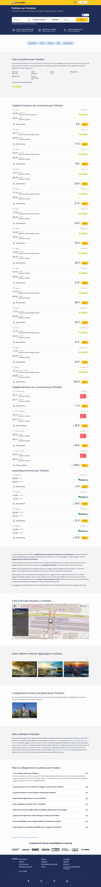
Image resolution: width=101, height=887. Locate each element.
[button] (50, 621)
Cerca (84, 124)
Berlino (71, 740)
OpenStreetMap (80, 638)
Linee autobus (68, 43)
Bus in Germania (24, 837)
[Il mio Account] (74, 2)
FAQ (58, 43)
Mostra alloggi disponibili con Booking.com (25, 23)
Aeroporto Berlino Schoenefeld (61, 750)
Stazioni (50, 43)
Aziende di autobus (25, 867)
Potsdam (83, 606)
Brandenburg (77, 740)
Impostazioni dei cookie (49, 864)
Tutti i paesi (23, 871)
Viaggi (43, 867)
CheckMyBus (15, 837)
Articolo (66, 864)
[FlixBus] (17, 86)
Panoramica (32, 43)
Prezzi (42, 43)
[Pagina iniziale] (19, 2)
